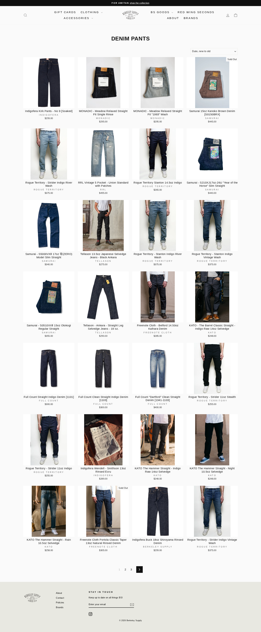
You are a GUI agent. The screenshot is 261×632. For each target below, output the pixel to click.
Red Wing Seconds (196, 12)
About (173, 18)
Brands (191, 18)
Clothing (90, 12)
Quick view (49, 104)
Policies (60, 602)
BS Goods (161, 12)
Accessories (77, 18)
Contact (60, 598)
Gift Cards (65, 12)
